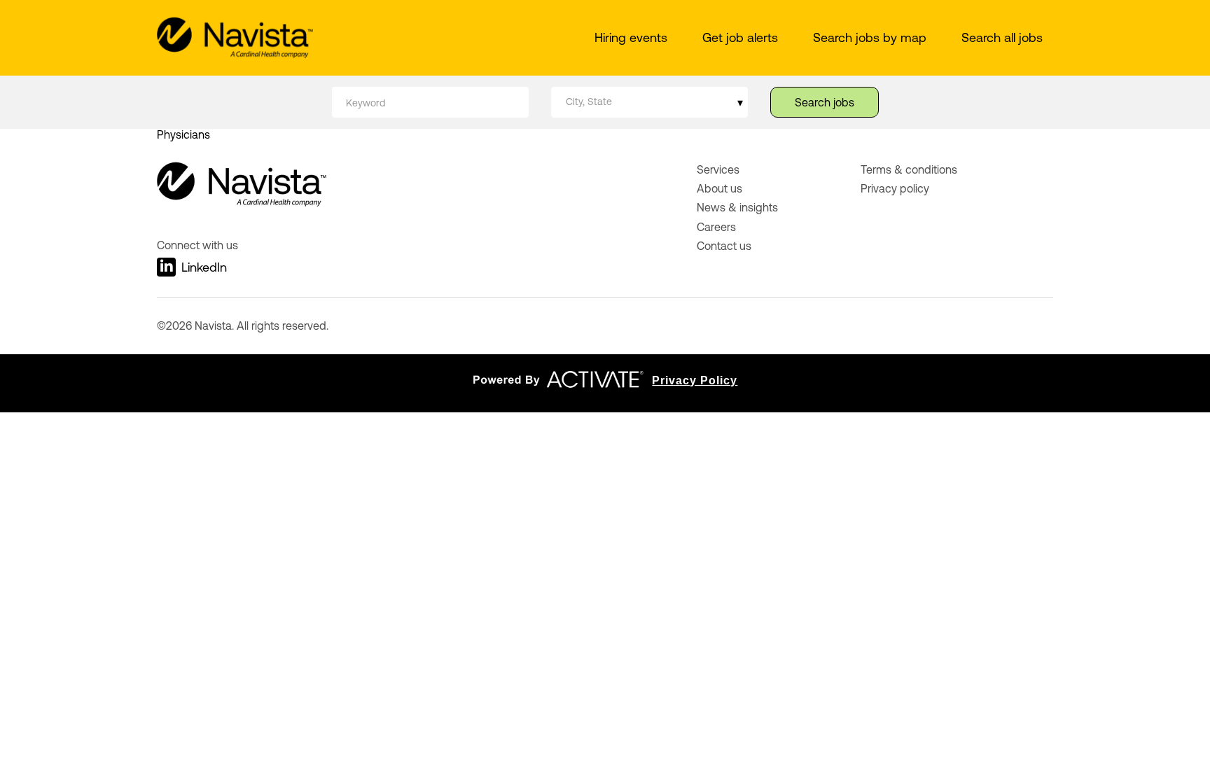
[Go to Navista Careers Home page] (235, 38)
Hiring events (630, 37)
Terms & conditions (909, 169)
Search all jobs (1002, 37)
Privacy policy (895, 188)
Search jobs (824, 102)
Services (718, 169)
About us (719, 188)
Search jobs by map (869, 37)
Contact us (724, 245)
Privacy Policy (694, 380)
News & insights (737, 207)
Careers (716, 227)
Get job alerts (740, 37)
